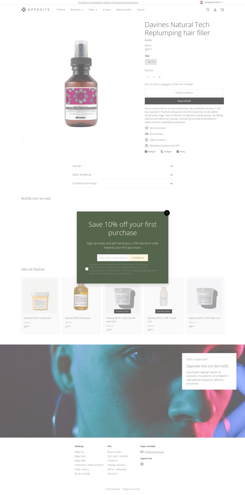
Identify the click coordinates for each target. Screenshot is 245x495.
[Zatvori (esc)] (167, 213)
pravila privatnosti (142, 270)
